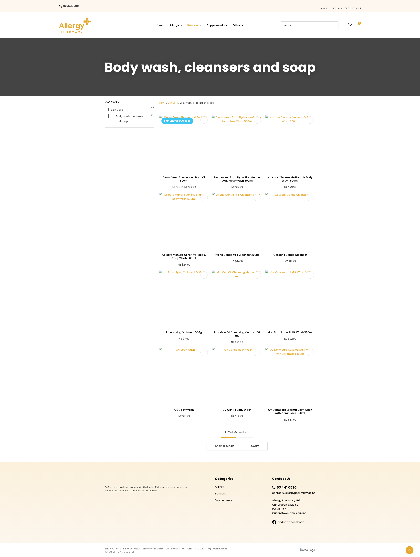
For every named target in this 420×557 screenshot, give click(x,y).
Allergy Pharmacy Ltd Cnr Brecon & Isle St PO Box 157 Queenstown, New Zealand (289, 507)
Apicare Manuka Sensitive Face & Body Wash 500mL (184, 256)
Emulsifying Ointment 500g (184, 332)
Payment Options (181, 548)
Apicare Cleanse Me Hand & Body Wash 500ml (290, 179)
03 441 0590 (286, 487)
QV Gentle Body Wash (237, 410)
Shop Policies (113, 548)
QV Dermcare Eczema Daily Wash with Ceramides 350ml (290, 411)
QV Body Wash (184, 410)
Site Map (199, 548)
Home (160, 25)
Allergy (174, 25)
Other (236, 25)
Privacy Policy (132, 548)
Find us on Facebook (291, 522)
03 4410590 (71, 6)
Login (343, 24)
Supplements (216, 25)
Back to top (409, 550)
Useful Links (336, 8)
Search (334, 25)
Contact (356, 8)
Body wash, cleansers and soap (197, 102)
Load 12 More (224, 446)
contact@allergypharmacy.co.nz (293, 493)
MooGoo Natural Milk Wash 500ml (290, 332)
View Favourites (350, 24)
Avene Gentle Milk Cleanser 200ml (237, 255)
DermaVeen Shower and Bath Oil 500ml (184, 179)
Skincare (193, 25)
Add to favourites (204, 120)
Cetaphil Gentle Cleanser (290, 255)
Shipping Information (156, 548)
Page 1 (255, 446)
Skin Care (173, 102)
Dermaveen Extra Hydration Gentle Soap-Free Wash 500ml (237, 179)
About (323, 8)
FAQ (347, 8)
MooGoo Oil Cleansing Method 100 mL (237, 334)
